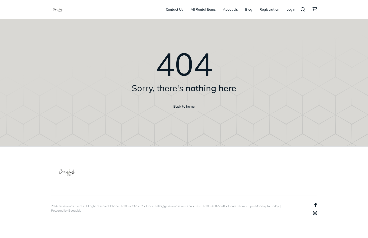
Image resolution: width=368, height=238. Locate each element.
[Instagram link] (315, 213)
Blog (248, 9)
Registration (269, 9)
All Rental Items (203, 9)
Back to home (184, 106)
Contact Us (174, 9)
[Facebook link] (315, 205)
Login (290, 9)
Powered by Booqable (66, 210)
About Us (230, 9)
